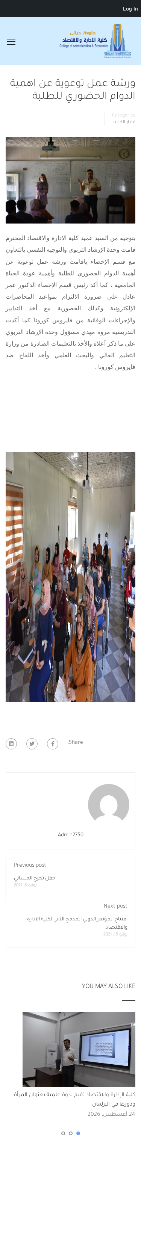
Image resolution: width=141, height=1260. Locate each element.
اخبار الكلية (124, 122)
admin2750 (70, 835)
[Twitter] (32, 743)
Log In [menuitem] (130, 9)
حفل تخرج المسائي (34, 878)
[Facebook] (52, 743)
